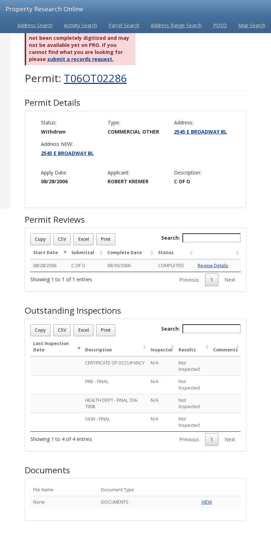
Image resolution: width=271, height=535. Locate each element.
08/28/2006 (44, 266)
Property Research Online (44, 9)
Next (229, 279)
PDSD (220, 25)
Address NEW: (57, 144)
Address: (183, 122)
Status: (48, 122)
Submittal (82, 253)
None (39, 502)
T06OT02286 (95, 78)
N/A (154, 363)
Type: (114, 122)
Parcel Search (123, 25)
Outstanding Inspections (73, 310)
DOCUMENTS (114, 502)
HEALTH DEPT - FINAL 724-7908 (111, 403)
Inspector (162, 350)
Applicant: (119, 172)
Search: (170, 237)
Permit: (76, 78)
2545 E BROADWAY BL (200, 131)
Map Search (251, 25)
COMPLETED (171, 266)
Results (187, 350)
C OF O (78, 266)
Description (98, 350)
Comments (225, 350)
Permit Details (52, 102)
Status (166, 253)
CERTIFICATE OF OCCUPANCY (115, 363)
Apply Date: (54, 172)
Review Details (213, 266)
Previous (189, 279)
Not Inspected (189, 366)
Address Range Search (176, 25)
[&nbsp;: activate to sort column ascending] (218, 253)
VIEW (206, 502)
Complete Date (124, 253)
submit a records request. (80, 59)
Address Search (35, 25)
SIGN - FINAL (97, 419)
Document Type (117, 490)
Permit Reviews (55, 219)
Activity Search (80, 25)
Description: (187, 172)
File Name (43, 490)
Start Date (45, 253)
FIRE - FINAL (96, 382)
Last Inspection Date (51, 346)
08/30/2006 (119, 266)
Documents (47, 470)
